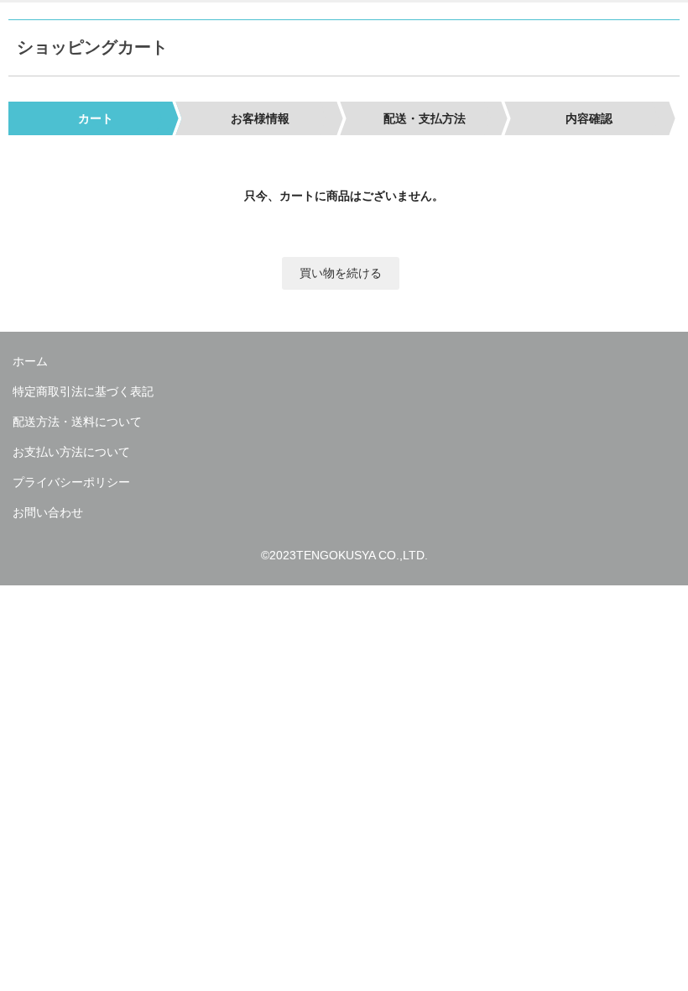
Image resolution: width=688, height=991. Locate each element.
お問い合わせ (48, 512)
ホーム (30, 361)
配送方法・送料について (77, 421)
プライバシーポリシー (71, 482)
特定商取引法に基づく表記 (83, 391)
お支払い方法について (71, 452)
